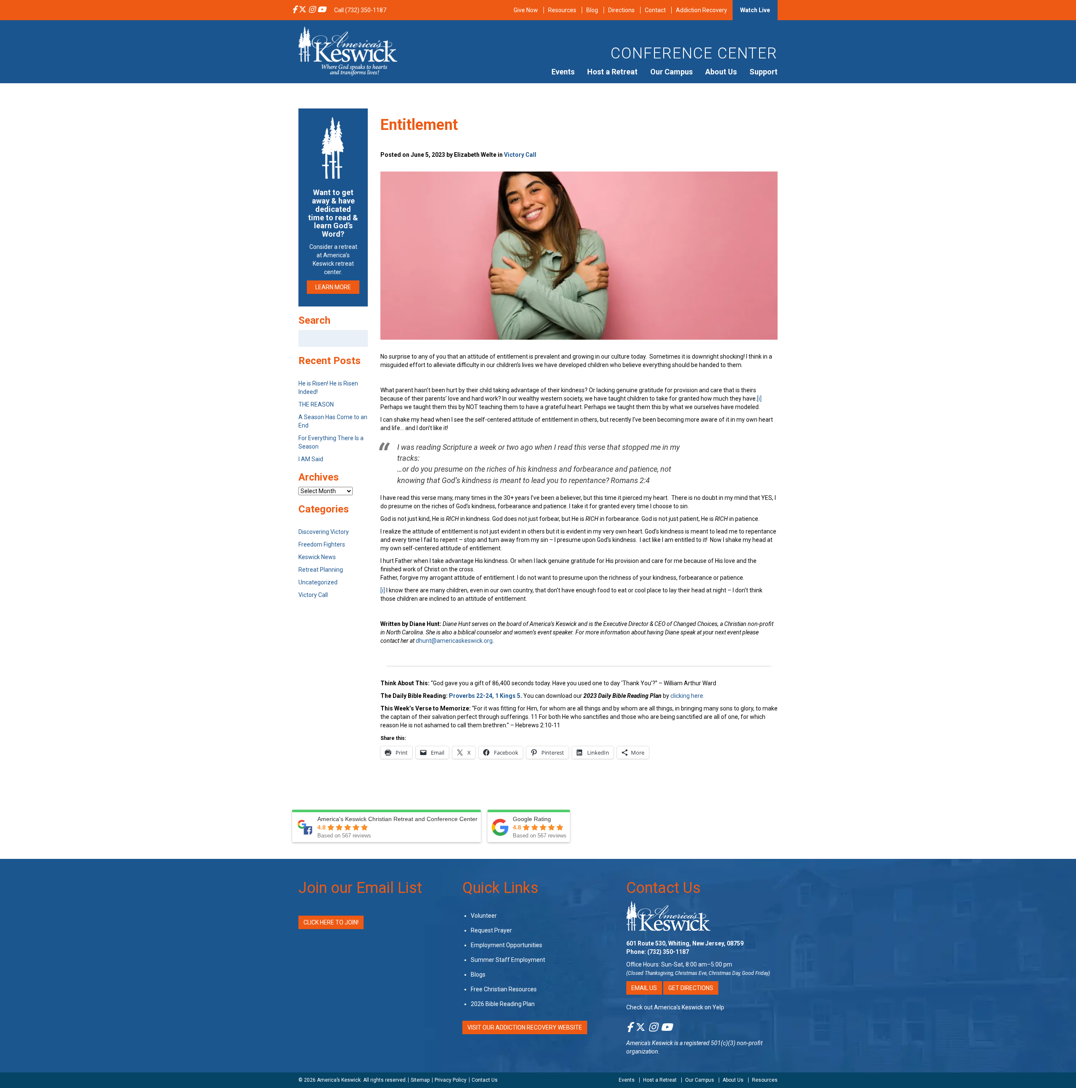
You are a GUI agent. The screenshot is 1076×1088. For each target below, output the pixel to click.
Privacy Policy (451, 1080)
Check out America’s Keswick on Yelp (675, 1007)
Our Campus (671, 71)
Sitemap (420, 1080)
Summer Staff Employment (508, 959)
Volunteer (484, 915)
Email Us (644, 988)
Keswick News (317, 557)
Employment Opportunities (506, 945)
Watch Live (755, 10)
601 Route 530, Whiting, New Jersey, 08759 (685, 943)
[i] (759, 398)
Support (763, 71)
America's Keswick (649, 1043)
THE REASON (316, 404)
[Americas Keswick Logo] (347, 50)
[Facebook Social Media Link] (294, 10)
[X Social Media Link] (302, 10)
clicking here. (688, 695)
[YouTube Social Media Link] (321, 10)
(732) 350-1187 (668, 951)
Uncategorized (318, 582)
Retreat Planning (320, 569)
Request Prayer (491, 930)
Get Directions (690, 988)
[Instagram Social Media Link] (312, 10)
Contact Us (663, 888)
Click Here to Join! (331, 922)
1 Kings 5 (507, 695)
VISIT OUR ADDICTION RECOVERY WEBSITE (524, 1027)
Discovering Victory (323, 531)
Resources (562, 10)
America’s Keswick (339, 1080)
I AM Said (310, 459)
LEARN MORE (333, 287)
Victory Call (520, 154)
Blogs (478, 974)
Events (563, 71)
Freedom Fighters (321, 544)
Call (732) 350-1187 (360, 10)
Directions (621, 10)
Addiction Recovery (701, 10)
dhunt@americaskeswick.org (454, 640)
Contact (655, 10)
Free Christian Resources (504, 989)
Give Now (526, 10)
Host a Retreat (612, 71)
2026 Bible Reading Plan (503, 1004)
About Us (721, 71)
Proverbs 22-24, (471, 695)
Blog (592, 10)
